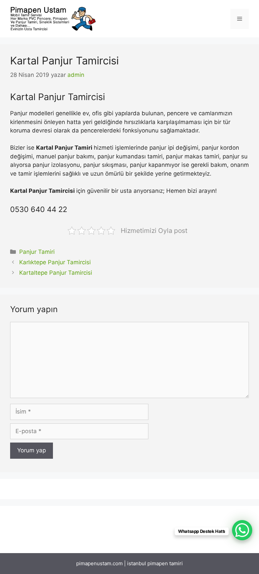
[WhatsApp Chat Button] (242, 530)
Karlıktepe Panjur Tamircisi (55, 262)
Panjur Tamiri (37, 251)
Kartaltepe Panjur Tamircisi (55, 272)
